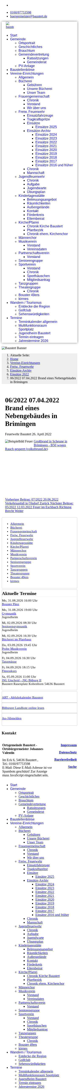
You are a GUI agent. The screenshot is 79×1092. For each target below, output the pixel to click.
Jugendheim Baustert (34, 333)
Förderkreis (35, 215)
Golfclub (25, 310)
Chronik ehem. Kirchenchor (47, 234)
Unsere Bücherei (39, 89)
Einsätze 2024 (46, 134)
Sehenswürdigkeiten (34, 314)
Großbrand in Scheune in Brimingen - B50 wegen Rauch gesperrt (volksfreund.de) (36, 445)
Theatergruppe (30, 287)
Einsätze (33, 123)
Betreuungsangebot (41, 199)
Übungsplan (36, 192)
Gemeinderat (36, 62)
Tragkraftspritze (38, 119)
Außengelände (38, 207)
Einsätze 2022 (46, 142)
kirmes (23, 299)
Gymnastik (9, 613)
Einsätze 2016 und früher (54, 165)
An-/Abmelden (11, 718)
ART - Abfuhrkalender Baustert (22, 697)
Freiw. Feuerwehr (32, 111)
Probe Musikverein (14, 648)
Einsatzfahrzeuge (40, 115)
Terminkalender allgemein (38, 321)
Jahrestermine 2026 (33, 341)
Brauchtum (27, 50)
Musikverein (28, 241)
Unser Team (36, 92)
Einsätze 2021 (46, 146)
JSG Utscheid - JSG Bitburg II (21, 680)
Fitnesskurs (9, 671)
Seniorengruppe (31, 260)
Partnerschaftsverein (34, 253)
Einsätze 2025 (46, 127)
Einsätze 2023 (46, 138)
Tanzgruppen (28, 283)
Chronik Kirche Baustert (45, 226)
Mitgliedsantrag (38, 279)
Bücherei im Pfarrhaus (16, 639)
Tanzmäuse (9, 661)
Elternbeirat (35, 218)
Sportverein (27, 264)
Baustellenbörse (22, 69)
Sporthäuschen (38, 276)
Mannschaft (35, 173)
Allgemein (26, 77)
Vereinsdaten (37, 249)
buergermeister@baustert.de (28, 16)
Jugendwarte (36, 188)
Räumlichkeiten (38, 203)
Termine (16, 318)
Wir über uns (36, 108)
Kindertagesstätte (32, 195)
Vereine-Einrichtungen (27, 73)
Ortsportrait (27, 43)
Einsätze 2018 (46, 157)
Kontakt (32, 211)
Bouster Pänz (10, 604)
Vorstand (33, 104)
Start (13, 35)
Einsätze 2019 (46, 153)
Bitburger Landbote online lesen (23, 708)
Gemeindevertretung (34, 54)
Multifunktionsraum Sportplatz (33, 327)
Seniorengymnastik (14, 626)
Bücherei (25, 81)
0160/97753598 (20, 12)
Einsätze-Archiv (39, 131)
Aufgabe (33, 184)
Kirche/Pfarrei (29, 222)
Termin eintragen (31, 337)
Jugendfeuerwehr (32, 176)
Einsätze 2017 (46, 161)
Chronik (33, 100)
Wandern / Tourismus (26, 302)
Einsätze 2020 (46, 150)
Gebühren (34, 85)
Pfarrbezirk (35, 230)
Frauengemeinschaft (34, 96)
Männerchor (27, 237)
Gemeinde (18, 39)
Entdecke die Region (34, 306)
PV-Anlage (27, 66)
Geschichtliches (30, 47)
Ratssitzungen (37, 58)
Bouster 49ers (29, 295)
